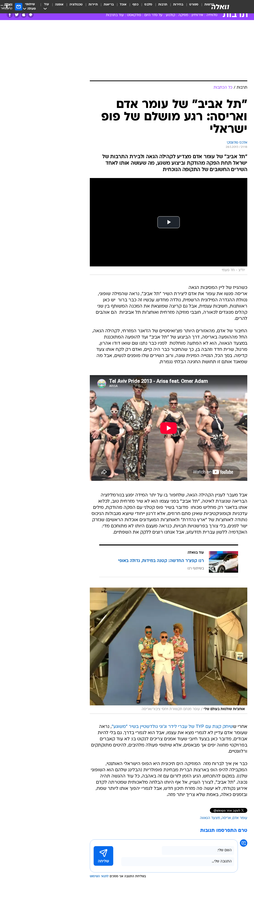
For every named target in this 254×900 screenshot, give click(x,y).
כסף (135, 4)
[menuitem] (190, 6)
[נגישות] (7, 6)
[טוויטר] (17, 15)
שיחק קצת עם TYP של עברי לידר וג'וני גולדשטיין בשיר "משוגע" (172, 726)
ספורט (193, 4)
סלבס (148, 4)
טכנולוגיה (76, 4)
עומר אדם (239, 818)
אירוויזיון (197, 15)
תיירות (93, 4)
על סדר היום (153, 15)
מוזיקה (183, 15)
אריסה (226, 818)
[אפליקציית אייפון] (24, 15)
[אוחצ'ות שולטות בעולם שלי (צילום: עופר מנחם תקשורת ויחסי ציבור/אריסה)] (168, 651)
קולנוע (170, 15)
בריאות (109, 4)
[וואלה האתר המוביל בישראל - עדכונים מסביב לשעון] (220, 6)
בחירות (178, 4)
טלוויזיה (211, 15)
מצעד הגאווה (210, 818)
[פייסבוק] (10, 15)
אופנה (59, 4)
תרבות (162, 4)
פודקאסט (134, 15)
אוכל (123, 4)
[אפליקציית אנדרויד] (31, 15)
